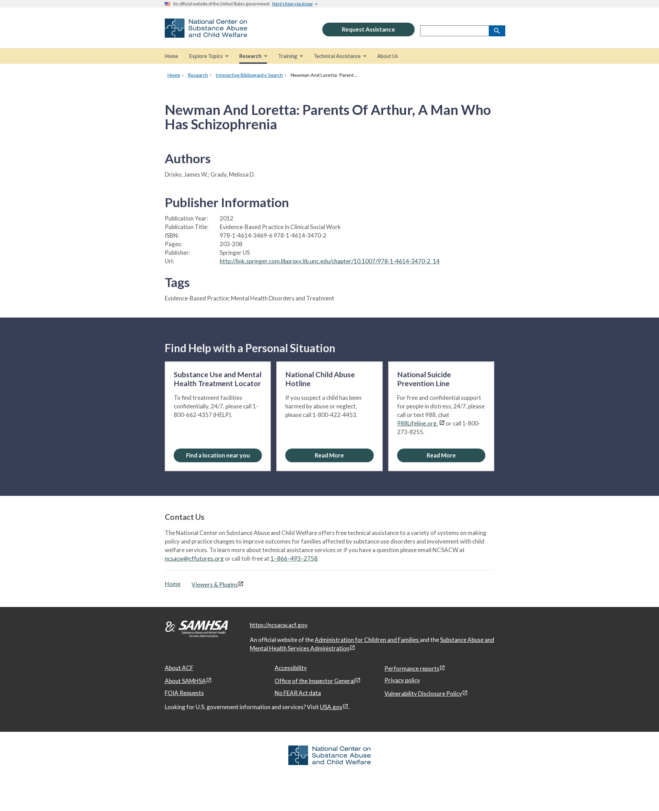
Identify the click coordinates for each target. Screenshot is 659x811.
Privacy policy (402, 680)
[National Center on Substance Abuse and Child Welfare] (206, 33)
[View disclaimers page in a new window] (442, 423)
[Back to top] (640, 792)
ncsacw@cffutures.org (194, 558)
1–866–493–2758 (293, 558)
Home (173, 583)
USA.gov (331, 707)
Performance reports (411, 668)
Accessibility (291, 667)
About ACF (179, 667)
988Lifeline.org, (417, 423)
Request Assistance (368, 29)
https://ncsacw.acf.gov (279, 625)
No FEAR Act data (298, 692)
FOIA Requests (184, 692)
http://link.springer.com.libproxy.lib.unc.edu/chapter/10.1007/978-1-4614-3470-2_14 (330, 261)
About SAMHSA (185, 680)
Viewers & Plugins (215, 584)
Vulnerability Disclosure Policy (423, 693)
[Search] (497, 30)
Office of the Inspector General (315, 680)
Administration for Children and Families (367, 639)
